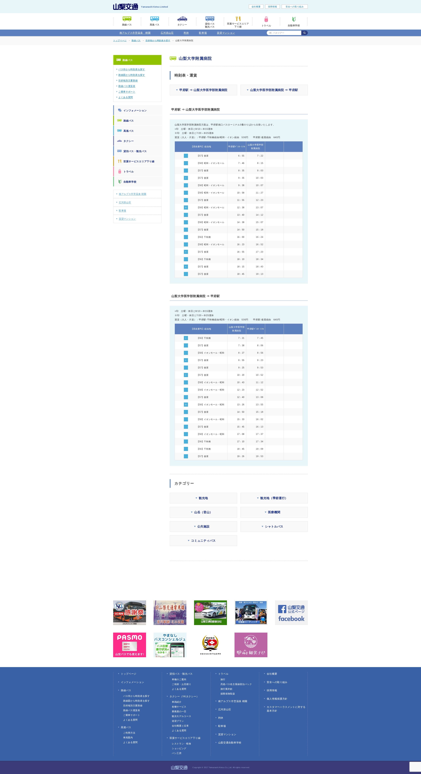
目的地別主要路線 (128, 80)
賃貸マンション (226, 32)
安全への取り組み (295, 6)
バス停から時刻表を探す (131, 69)
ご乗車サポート (126, 91)
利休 (186, 32)
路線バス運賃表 (126, 86)
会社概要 (256, 6)
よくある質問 (125, 97)
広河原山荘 (167, 32)
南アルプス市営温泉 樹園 (135, 32)
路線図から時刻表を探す (131, 75)
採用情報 (272, 6)
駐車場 (203, 32)
